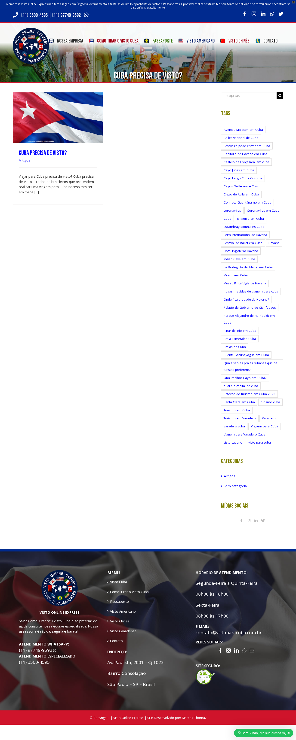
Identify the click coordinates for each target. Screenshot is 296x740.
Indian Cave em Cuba (239, 259)
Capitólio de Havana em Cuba (246, 154)
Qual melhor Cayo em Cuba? (245, 378)
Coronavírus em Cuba (263, 210)
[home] (59, 572)
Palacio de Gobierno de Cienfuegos (250, 307)
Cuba (227, 218)
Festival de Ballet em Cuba (243, 243)
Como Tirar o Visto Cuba (129, 591)
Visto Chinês (120, 621)
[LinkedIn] (256, 520)
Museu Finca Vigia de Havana (245, 283)
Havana (274, 243)
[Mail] (252, 650)
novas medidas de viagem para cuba (251, 291)
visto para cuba (259, 442)
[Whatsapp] (244, 650)
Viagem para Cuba (264, 426)
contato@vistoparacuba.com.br (229, 633)
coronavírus (232, 210)
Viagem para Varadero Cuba (244, 434)
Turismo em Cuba (237, 410)
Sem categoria (235, 486)
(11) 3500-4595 (34, 15)
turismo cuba (270, 402)
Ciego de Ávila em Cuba (241, 194)
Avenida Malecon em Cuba (243, 130)
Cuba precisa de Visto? (43, 153)
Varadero (269, 418)
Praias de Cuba (235, 347)
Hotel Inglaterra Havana (241, 251)
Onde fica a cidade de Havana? (246, 299)
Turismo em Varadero (240, 418)
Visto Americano (123, 611)
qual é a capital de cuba (241, 386)
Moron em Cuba (236, 275)
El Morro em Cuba (250, 218)
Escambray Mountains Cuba (244, 227)
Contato (116, 640)
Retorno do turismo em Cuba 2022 (249, 394)
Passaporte (119, 601)
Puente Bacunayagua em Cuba (246, 355)
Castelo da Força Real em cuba (246, 162)
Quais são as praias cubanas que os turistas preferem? (250, 366)
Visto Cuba (118, 581)
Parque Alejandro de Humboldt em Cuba (249, 319)
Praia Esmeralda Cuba (240, 339)
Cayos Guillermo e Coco (241, 186)
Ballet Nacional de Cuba (241, 138)
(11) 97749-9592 (67, 15)
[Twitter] (263, 520)
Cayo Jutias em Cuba (239, 170)
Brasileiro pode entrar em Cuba (247, 146)
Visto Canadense (123, 631)
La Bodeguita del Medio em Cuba (248, 267)
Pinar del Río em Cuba (240, 331)
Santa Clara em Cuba (239, 402)
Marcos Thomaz (194, 718)
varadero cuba (234, 426)
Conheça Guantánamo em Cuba (247, 202)
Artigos (24, 160)
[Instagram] (248, 520)
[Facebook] (241, 520)
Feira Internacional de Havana (245, 235)
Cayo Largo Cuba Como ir (243, 178)
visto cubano (233, 442)
